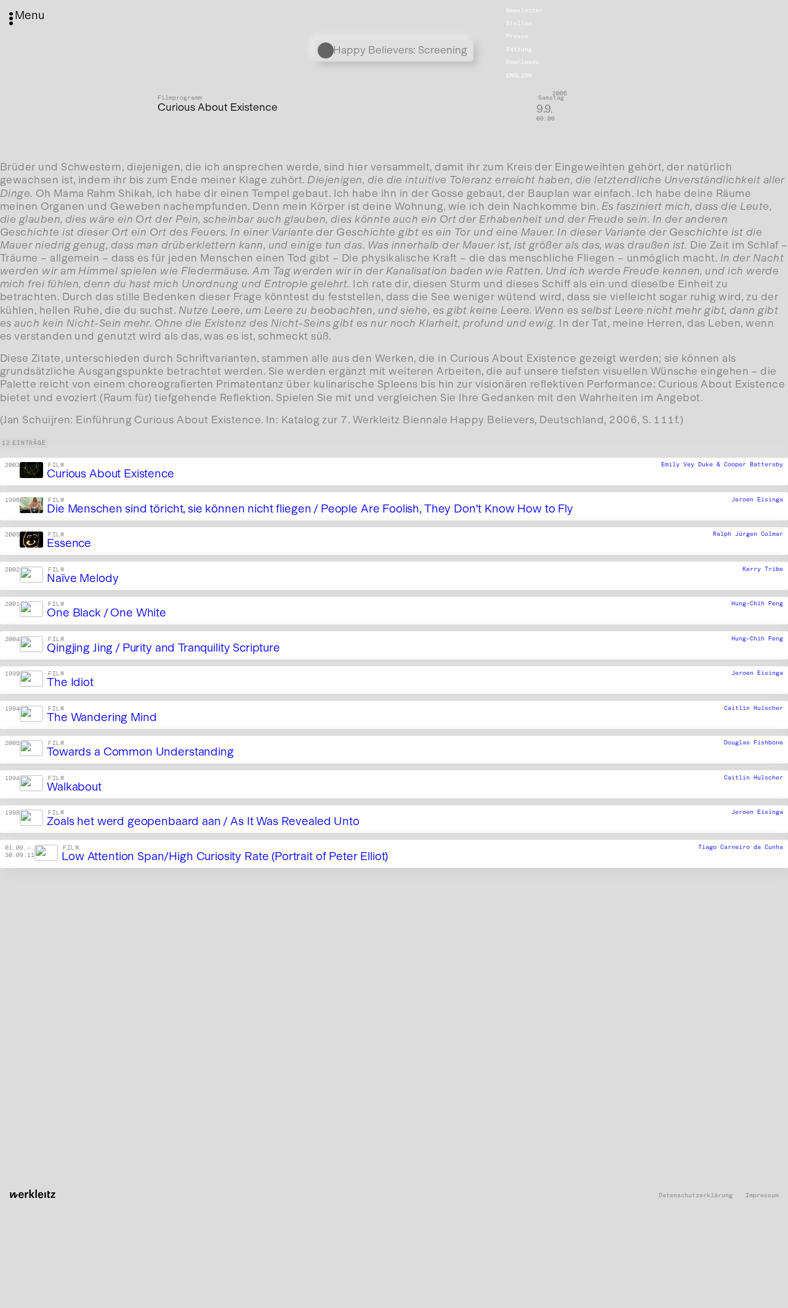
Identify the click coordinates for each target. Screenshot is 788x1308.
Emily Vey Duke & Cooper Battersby (722, 465)
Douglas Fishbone (753, 743)
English (519, 75)
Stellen (519, 23)
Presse (517, 36)
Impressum (762, 1195)
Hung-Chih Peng (757, 604)
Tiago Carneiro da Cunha (740, 847)
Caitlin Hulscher (753, 708)
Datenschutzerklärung (696, 1195)
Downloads (522, 62)
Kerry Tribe (762, 569)
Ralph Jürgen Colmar (748, 534)
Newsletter (524, 10)
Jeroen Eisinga (757, 499)
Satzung (519, 49)
